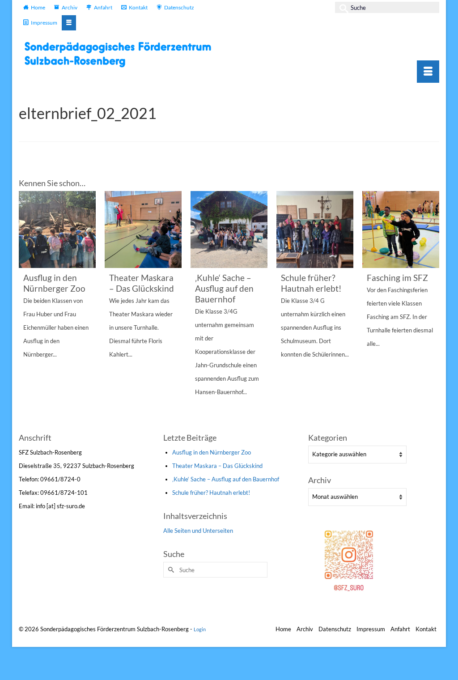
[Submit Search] (341, 7)
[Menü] (428, 71)
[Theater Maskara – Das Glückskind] (143, 229)
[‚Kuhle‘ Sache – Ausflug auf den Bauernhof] (229, 229)
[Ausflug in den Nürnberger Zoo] (57, 229)
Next (431, 310)
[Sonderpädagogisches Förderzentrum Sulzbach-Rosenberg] (121, 54)
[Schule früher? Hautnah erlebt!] (314, 229)
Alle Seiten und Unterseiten (198, 530)
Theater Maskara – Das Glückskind (217, 465)
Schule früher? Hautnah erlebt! (211, 492)
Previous (26, 310)
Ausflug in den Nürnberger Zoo (211, 452)
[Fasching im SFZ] (400, 229)
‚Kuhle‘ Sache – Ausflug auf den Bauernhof (225, 479)
